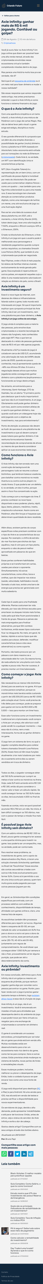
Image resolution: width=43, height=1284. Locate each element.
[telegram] (30, 1154)
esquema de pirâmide (25, 81)
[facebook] (11, 1154)
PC (39, 1088)
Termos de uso (7, 1281)
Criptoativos (10, 43)
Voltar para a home (11, 16)
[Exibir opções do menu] (38, 5)
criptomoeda (8, 157)
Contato (4, 1272)
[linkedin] (24, 1154)
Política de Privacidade (10, 1276)
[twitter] (17, 1154)
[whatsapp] (4, 1154)
